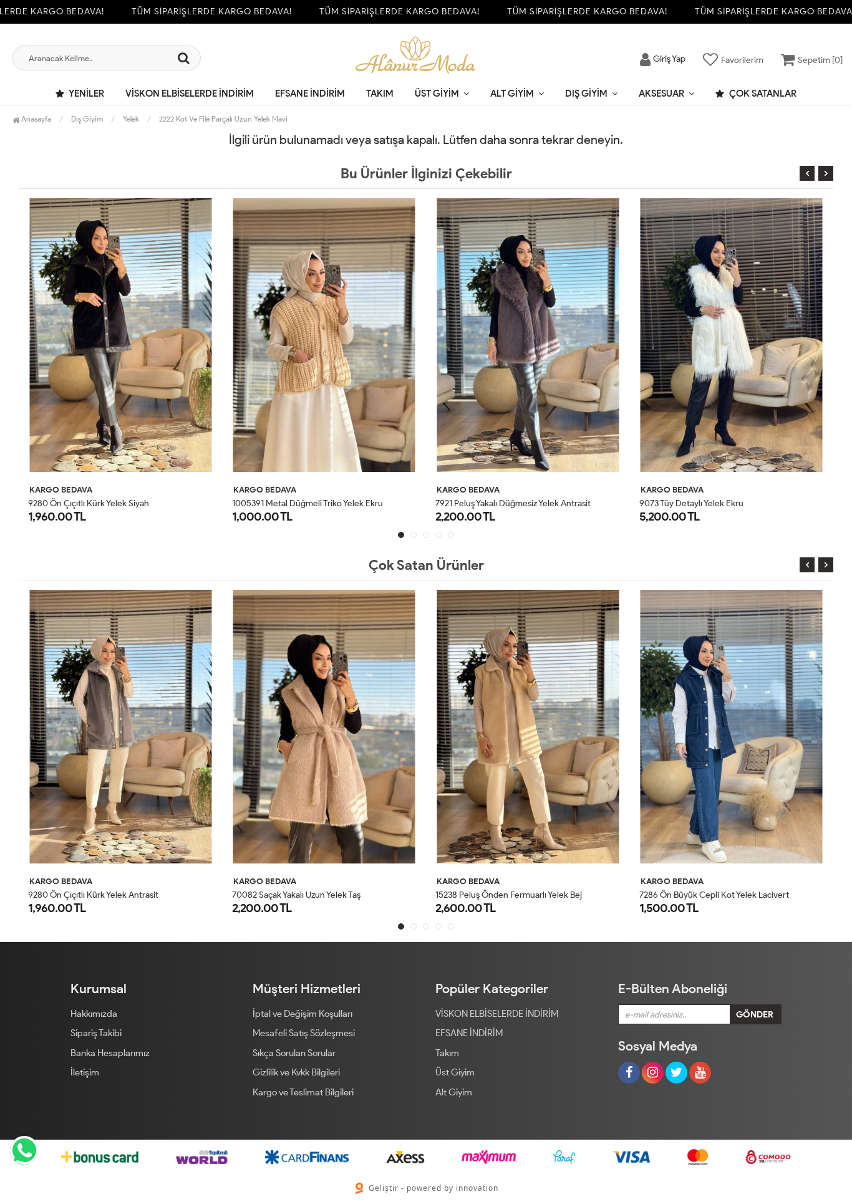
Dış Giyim (586, 93)
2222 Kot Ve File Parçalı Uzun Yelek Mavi (223, 118)
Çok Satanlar (761, 93)
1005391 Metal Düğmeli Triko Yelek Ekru (119, 503)
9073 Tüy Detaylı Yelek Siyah (708, 503)
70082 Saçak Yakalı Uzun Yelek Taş (236, 895)
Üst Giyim (437, 93)
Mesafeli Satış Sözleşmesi (304, 1033)
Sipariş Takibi (96, 1033)
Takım (380, 93)
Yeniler (85, 93)
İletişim (84, 1072)
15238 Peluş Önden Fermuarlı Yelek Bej (448, 895)
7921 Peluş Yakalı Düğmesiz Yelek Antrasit (324, 503)
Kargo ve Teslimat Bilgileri (303, 1092)
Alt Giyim (512, 93)
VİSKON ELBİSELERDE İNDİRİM (189, 93)
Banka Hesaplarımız (110, 1053)
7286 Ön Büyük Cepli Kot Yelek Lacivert (654, 895)
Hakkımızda (93, 1013)
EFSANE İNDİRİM (310, 93)
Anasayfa (35, 118)
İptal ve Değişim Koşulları (302, 1013)
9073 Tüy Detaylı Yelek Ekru (503, 503)
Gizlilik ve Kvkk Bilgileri (296, 1072)
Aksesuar (661, 93)
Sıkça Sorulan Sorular (294, 1053)
